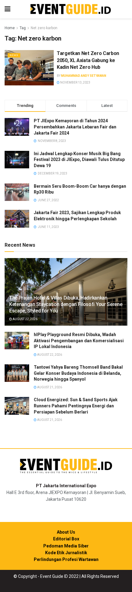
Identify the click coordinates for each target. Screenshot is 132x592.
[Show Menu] (7, 9)
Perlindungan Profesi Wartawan (66, 559)
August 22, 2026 (24, 319)
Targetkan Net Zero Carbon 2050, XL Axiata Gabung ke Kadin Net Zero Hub (88, 60)
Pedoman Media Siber (66, 545)
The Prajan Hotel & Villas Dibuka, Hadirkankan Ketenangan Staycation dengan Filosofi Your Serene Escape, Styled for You (65, 304)
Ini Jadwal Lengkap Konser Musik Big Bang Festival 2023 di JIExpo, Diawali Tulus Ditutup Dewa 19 (79, 159)
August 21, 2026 (49, 387)
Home (10, 28)
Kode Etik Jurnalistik (66, 552)
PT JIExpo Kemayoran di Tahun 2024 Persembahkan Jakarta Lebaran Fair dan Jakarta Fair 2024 (75, 126)
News (14, 55)
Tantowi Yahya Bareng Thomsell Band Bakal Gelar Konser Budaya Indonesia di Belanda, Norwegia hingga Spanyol (78, 373)
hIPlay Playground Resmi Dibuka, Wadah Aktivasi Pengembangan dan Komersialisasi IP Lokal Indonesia (79, 340)
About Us (66, 532)
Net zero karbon (44, 28)
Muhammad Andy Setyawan (83, 75)
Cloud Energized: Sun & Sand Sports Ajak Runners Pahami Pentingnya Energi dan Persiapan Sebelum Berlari (76, 405)
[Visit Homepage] (70, 9)
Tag (23, 28)
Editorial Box (66, 538)
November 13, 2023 (75, 82)
